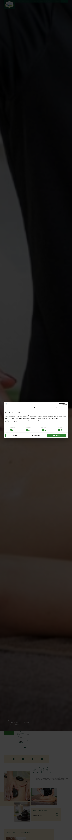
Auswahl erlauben (36, 435)
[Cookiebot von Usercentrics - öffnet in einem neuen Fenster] (60, 404)
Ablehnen (15, 435)
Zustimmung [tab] (15, 407)
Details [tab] (36, 407)
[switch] (28, 430)
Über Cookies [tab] (57, 407)
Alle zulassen (56, 435)
